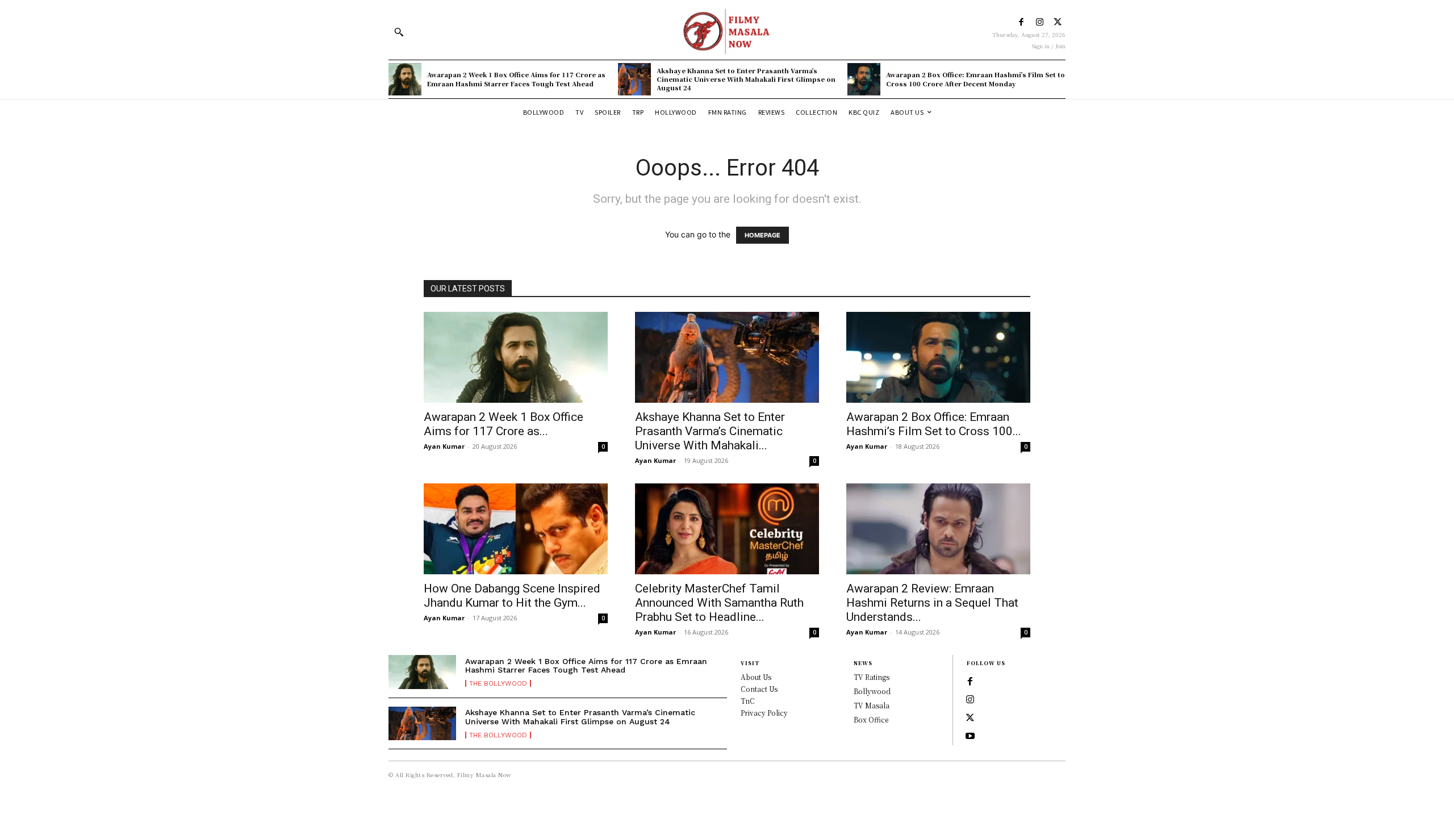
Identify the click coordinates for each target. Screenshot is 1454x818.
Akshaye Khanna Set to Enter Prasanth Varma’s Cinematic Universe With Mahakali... (710, 431)
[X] (1058, 22)
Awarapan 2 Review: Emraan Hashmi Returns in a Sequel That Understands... (932, 603)
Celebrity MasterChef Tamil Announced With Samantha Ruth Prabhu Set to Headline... (719, 603)
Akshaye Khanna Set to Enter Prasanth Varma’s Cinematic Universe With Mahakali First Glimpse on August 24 (746, 79)
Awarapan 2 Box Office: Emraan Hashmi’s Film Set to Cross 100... (933, 424)
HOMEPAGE (762, 235)
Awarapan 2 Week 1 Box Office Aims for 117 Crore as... (503, 424)
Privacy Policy (764, 712)
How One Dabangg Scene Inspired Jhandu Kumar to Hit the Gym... (512, 596)
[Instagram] (1039, 22)
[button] (398, 32)
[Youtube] (970, 736)
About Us (756, 677)
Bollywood (872, 691)
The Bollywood (498, 683)
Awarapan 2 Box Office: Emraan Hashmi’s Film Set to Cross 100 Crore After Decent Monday (975, 78)
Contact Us (759, 689)
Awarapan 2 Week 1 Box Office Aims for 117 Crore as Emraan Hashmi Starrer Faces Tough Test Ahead (516, 78)
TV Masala (871, 705)
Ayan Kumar (444, 446)
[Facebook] (1021, 22)
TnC (748, 701)
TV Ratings (871, 677)
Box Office (871, 719)
